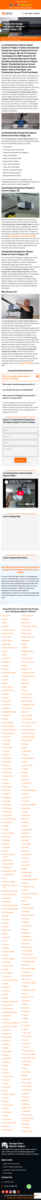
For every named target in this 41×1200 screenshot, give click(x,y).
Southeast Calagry (29, 961)
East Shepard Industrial (10, 909)
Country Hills (7, 815)
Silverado (26, 929)
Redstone (26, 822)
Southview (26, 965)
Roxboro (25, 858)
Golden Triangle (8, 1009)
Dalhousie (6, 844)
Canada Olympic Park (10, 730)
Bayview (5, 669)
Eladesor (6, 927)
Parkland (25, 776)
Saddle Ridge (27, 876)
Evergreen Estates (9, 951)
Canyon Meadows (9, 733)
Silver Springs (27, 926)
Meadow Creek (28, 669)
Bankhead (6, 662)
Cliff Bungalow (8, 787)
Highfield (6, 1055)
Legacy (5, 1115)
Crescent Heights (8, 833)
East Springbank (8, 912)
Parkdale (25, 769)
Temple (25, 1022)
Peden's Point (27, 783)
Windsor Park (27, 1115)
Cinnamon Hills (8, 776)
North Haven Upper (29, 730)
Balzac (5, 655)
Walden (25, 1075)
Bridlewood (6, 715)
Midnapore (26, 683)
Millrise (25, 687)
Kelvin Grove (7, 1087)
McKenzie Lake (28, 658)
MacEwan (6, 1126)
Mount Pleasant (28, 701)
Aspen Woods (7, 640)
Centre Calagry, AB (10, 1186)
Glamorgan (6, 987)
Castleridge (6, 740)
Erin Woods (6, 937)
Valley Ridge (27, 1061)
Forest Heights (8, 973)
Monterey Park (27, 694)
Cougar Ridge (7, 812)
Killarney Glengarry (9, 1094)
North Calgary (27, 719)
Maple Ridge (27, 630)
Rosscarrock (27, 854)
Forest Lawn (7, 976)
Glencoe (5, 994)
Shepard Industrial (29, 915)
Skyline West (27, 936)
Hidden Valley (7, 1051)
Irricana (5, 1083)
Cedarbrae (6, 744)
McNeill (25, 665)
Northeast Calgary (29, 733)
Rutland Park (27, 872)
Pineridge (26, 794)
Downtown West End (10, 894)
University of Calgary (29, 1054)
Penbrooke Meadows (30, 790)
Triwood (25, 1029)
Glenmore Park (8, 1005)
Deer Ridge (6, 847)
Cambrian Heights (9, 726)
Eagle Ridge (6, 898)
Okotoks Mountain (29, 758)
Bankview (6, 665)
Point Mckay (27, 797)
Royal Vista (26, 865)
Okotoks (25, 755)
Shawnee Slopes (28, 908)
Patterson (26, 780)
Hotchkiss (6, 1073)
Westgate (26, 1093)
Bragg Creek (7, 701)
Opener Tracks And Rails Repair (13, 1167)
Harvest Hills (7, 1037)
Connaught (6, 801)
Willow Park (26, 1111)
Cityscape (6, 783)
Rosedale (26, 847)
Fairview (5, 955)
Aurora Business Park (10, 648)
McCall (25, 655)
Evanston (6, 944)
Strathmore (26, 1001)
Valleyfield (26, 1065)
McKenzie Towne (28, 662)
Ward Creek (26, 1079)
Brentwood (6, 705)
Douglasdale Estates (9, 871)
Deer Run (6, 851)
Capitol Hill (6, 737)
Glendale (6, 998)
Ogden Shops (27, 751)
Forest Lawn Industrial (10, 980)
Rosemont (26, 851)
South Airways (27, 947)
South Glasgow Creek (30, 958)
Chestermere (7, 762)
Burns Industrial (8, 723)
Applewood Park (8, 633)
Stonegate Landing (29, 990)
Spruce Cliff (27, 979)
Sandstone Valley (28, 887)
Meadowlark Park (28, 676)
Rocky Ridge (27, 844)
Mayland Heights (28, 651)
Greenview (6, 1019)
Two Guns (26, 1047)
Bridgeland (6, 708)
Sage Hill (25, 883)
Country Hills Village (9, 819)
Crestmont (6, 837)
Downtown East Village (10, 891)
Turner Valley (27, 1036)
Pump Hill (26, 801)
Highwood (6, 1062)
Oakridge (25, 744)
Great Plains (7, 1016)
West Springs (27, 1090)
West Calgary (27, 1083)
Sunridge (25, 1015)
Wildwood (26, 1104)
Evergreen (6, 948)
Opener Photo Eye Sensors (11, 1164)
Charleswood (7, 758)
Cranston (6, 829)
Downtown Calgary (9, 882)
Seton (25, 901)
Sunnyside (26, 1011)
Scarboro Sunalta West (30, 894)
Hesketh (5, 1048)
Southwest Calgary (29, 968)
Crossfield (6, 840)
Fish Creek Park (8, 966)
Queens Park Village (29, 804)
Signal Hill (26, 922)
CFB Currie (6, 751)
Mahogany (26, 619)
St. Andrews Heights (29, 983)
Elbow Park (6, 930)
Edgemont (6, 923)
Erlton (5, 941)
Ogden (25, 747)
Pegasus (25, 787)
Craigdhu (6, 826)
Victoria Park (27, 1072)
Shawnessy (26, 911)
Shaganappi (26, 904)
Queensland (26, 808)
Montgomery (27, 698)
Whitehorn (26, 1100)
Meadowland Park (28, 673)
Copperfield (6, 804)
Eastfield (6, 916)
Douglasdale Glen (8, 874)
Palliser (25, 762)
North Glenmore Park (30, 723)
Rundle (25, 869)
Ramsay (25, 812)
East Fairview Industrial (10, 905)
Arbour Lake (7, 637)
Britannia (6, 719)
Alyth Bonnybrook (9, 630)
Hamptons (6, 1030)
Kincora (5, 1098)
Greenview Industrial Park (11, 1023)
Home (3, 38)
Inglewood (6, 1080)
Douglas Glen (7, 867)
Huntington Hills (8, 1076)
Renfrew (25, 826)
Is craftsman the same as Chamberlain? (18, 390)
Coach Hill (6, 790)
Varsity (25, 1068)
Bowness (6, 694)
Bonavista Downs (8, 690)
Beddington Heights (9, 673)
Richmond (26, 833)
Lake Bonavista (8, 1105)
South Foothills (28, 954)
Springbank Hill (27, 976)
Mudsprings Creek (29, 705)
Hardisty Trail (7, 1034)
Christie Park (7, 772)
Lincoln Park (7, 1119)
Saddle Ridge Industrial (30, 879)
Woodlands (26, 1128)
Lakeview (6, 1108)
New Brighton (27, 708)
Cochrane (6, 794)
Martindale (26, 640)
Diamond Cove (8, 860)
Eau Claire (6, 919)
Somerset (26, 944)
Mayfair (25, 644)
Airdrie (5, 623)
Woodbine (26, 1124)
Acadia (5, 619)
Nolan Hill (26, 712)
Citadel (5, 780)
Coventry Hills (7, 822)
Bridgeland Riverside (9, 712)
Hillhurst (5, 1066)
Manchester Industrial (30, 626)
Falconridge (7, 962)
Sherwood (26, 919)
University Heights (28, 1051)
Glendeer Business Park (10, 1001)
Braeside (6, 698)
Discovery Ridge (8, 864)
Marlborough (27, 633)
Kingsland (6, 1101)
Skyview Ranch (27, 940)
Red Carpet (26, 819)
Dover (5, 878)
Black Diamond (8, 687)
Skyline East (27, 933)
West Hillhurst (27, 1086)
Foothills (6, 969)
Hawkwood (6, 1041)
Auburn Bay (6, 644)
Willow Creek (27, 1108)
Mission (25, 690)
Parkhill (25, 772)
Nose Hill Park (27, 740)
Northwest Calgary (29, 737)
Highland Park (7, 1058)
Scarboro (26, 890)
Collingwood (7, 797)
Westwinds (26, 1097)
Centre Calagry (12, 38)
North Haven (27, 726)
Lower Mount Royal (9, 1123)
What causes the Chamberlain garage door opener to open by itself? (19, 396)
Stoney (25, 993)
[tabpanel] (20, 587)
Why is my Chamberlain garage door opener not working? (16, 377)
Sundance (26, 1008)
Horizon (5, 1069)
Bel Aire (5, 680)
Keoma (5, 1091)
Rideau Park (26, 837)
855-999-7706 (31, 13)
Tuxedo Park (27, 1043)
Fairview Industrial (9, 959)
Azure (5, 651)
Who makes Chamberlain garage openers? (19, 384)
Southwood (26, 972)
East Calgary (7, 902)
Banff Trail (6, 658)
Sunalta (25, 1004)
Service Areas (7, 1173)
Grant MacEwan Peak (10, 1012)
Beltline (5, 683)
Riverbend (26, 840)
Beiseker (6, 676)
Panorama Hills (28, 765)
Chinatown (6, 765)
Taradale (25, 1018)
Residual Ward (27, 829)
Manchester (27, 623)
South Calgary (27, 951)
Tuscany (25, 1040)
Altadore (6, 626)
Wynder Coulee (28, 1131)
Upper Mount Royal (29, 1058)
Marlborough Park (28, 637)
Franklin (5, 984)
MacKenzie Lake (28, 616)
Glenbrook (6, 991)
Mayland (25, 648)
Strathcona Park (28, 997)
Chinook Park (7, 769)
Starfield (25, 986)
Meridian (25, 680)
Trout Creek (26, 1033)
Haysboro (6, 1044)
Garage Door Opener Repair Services (14, 1170)
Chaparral (6, 755)
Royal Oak (26, 862)
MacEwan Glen (8, 1130)
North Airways (27, 715)
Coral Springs (7, 808)
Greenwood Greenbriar (10, 1026)
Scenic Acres (27, 897)
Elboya (5, 934)
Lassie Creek (7, 1112)
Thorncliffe (26, 1026)
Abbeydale (6, 616)
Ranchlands (26, 815)
